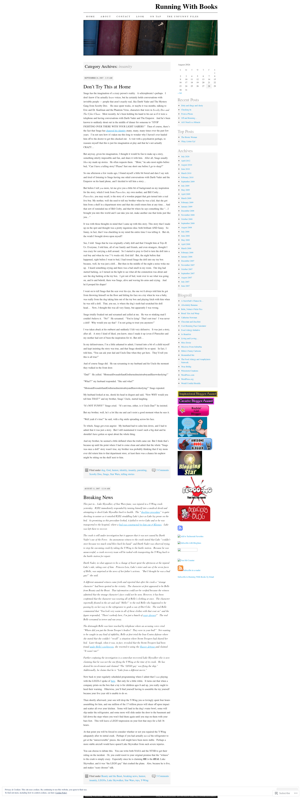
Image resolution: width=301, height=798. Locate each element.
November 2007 (188, 265)
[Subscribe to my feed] (180, 570)
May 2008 (185, 239)
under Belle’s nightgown (102, 646)
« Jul (180, 92)
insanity (132, 470)
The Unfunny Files (183, 16)
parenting (141, 470)
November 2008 (188, 214)
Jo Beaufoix (186, 334)
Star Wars (115, 474)
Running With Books (186, 6)
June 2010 (185, 168)
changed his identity (116, 130)
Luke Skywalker (115, 780)
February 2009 (187, 202)
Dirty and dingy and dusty (192, 105)
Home (90, 16)
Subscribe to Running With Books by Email (196, 576)
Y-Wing (144, 780)
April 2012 (185, 160)
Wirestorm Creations (189, 370)
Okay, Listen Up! (188, 141)
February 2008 (187, 252)
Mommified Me (187, 355)
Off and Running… (189, 118)
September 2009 (188, 181)
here (113, 681)
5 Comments (162, 470)
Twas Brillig (186, 366)
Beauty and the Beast (111, 776)
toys (137, 780)
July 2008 (185, 231)
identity (123, 470)
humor (115, 470)
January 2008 (186, 256)
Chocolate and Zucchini (190, 321)
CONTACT (123, 16)
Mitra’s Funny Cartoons (191, 350)
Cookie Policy (61, 792)
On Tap (155, 16)
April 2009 (185, 194)
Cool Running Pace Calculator (193, 325)
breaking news (130, 776)
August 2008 (186, 227)
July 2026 (185, 156)
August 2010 (186, 164)
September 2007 (188, 273)
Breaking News (98, 497)
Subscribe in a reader (191, 570)
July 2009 (185, 185)
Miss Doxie (186, 342)
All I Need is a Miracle (190, 122)
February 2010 (187, 177)
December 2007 (187, 260)
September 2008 (188, 223)
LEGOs (102, 780)
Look (140, 16)
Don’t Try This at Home (107, 86)
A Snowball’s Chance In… (192, 300)
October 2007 (186, 269)
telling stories (127, 474)
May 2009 (185, 189)
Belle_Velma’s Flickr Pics (191, 309)
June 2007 (185, 285)
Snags (106, 474)
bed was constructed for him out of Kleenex (140, 524)
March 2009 (186, 198)
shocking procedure (150, 512)
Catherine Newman (189, 317)
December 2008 (187, 210)
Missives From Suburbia (191, 346)
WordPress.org (187, 379)
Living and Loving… (190, 338)
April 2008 (185, 244)
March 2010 (186, 173)
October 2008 (186, 219)
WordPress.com (187, 374)
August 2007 (186, 277)
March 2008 (186, 248)
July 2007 (185, 281)
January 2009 (186, 206)
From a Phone (187, 113)
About (106, 16)
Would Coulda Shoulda (190, 383)
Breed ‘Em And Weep (190, 313)
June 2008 (185, 235)
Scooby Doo (95, 474)
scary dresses (149, 615)
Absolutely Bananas (189, 305)
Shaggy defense (148, 646)
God (108, 470)
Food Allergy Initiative (190, 330)
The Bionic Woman (189, 137)
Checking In (186, 109)
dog (103, 470)
